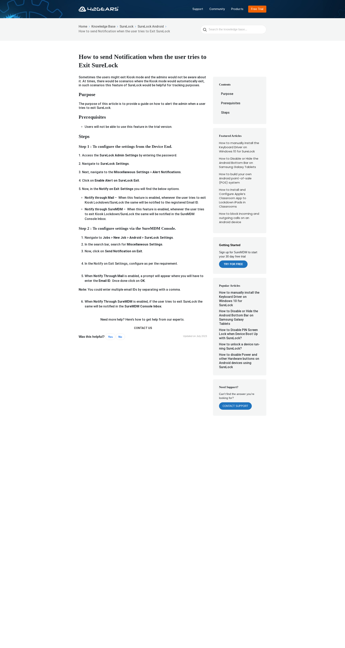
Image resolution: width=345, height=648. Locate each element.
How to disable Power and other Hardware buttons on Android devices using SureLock (239, 361)
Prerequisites (230, 103)
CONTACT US (143, 328)
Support (197, 9)
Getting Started (229, 245)
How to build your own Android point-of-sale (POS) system (235, 178)
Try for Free (233, 264)
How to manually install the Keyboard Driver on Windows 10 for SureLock (239, 147)
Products (237, 9)
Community (217, 9)
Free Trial (257, 9)
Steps (225, 112)
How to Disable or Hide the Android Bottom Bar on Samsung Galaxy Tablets (238, 162)
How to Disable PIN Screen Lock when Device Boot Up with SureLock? (238, 334)
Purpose (227, 94)
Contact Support (235, 406)
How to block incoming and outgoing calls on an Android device (239, 218)
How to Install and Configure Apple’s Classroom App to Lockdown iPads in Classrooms (232, 198)
